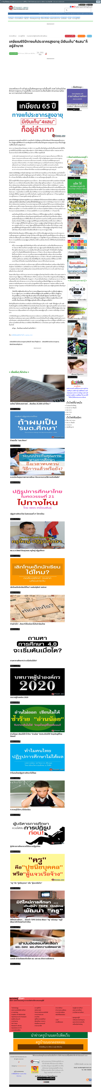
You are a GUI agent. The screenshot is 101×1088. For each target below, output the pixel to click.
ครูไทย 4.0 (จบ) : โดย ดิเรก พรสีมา (77, 300)
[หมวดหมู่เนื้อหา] (45, 18)
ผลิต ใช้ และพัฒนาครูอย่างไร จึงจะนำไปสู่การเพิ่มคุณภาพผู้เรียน (77, 195)
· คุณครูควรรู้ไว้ (76, 1018)
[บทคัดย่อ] (63, 18)
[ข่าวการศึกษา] (19, 18)
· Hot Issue (14, 1023)
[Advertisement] (50, 28)
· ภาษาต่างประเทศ (38, 1015)
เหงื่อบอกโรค (77, 336)
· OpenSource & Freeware (18, 1017)
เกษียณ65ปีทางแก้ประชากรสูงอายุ (50, 342)
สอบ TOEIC (69, 412)
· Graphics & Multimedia (18, 1015)
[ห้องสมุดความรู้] (35, 18)
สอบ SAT (68, 414)
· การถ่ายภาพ (14, 1021)
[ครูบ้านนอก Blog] (26, 18)
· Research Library (16, 1026)
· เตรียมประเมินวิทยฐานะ (78, 1020)
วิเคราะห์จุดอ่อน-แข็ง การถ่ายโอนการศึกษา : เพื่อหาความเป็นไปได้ (77, 105)
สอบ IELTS (68, 410)
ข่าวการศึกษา (12, 36)
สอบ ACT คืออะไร (70, 422)
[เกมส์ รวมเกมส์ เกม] (69, 18)
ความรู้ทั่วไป (21, 36)
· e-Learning (14, 1012)
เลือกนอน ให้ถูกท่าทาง (77, 374)
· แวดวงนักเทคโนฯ (16, 1030)
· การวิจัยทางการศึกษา (78, 1012)
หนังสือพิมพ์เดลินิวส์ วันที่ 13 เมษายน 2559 (21, 335)
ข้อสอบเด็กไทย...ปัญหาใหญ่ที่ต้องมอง (77, 274)
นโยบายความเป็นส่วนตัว (58, 1)
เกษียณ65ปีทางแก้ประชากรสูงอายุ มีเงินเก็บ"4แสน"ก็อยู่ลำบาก (25, 342)
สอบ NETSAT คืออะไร (71, 408)
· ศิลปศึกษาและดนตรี (39, 1023)
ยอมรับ (98, 1)
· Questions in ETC (16, 1028)
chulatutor (69, 425)
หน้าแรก (89, 36)
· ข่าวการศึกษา (58, 1008)
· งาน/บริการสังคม (60, 1012)
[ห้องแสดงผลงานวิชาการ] (55, 18)
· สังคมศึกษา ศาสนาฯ (39, 1021)
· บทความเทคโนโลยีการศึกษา (18, 1010)
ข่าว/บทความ (81, 36)
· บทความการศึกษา (77, 1010)
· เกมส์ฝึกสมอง (59, 1022)
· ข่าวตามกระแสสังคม (60, 1010)
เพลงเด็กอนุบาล (70, 427)
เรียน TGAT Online (70, 420)
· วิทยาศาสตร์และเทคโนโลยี (41, 1012)
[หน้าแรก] (11, 18)
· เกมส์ (56, 1020)
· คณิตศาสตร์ (37, 1010)
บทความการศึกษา (70, 36)
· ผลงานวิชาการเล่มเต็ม (78, 1022)
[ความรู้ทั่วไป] (76, 18)
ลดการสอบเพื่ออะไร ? (77, 175)
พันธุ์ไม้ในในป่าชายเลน (77, 355)
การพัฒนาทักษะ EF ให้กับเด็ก (77, 233)
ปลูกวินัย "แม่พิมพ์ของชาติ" (77, 215)
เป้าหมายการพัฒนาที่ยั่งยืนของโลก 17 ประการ (77, 253)
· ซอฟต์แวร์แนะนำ (15, 1019)
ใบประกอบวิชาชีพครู (71, 405)
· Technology (14, 1008)
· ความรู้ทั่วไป (37, 1008)
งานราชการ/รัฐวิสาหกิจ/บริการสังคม (37, 36)
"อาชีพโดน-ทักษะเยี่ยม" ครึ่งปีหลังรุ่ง (77, 319)
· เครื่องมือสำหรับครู (77, 1024)
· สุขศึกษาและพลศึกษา (40, 1019)
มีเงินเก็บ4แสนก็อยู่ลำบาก (16, 344)
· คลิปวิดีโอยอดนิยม (60, 1015)
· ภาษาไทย (36, 1017)
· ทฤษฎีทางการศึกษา (77, 1008)
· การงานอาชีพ (38, 1026)
